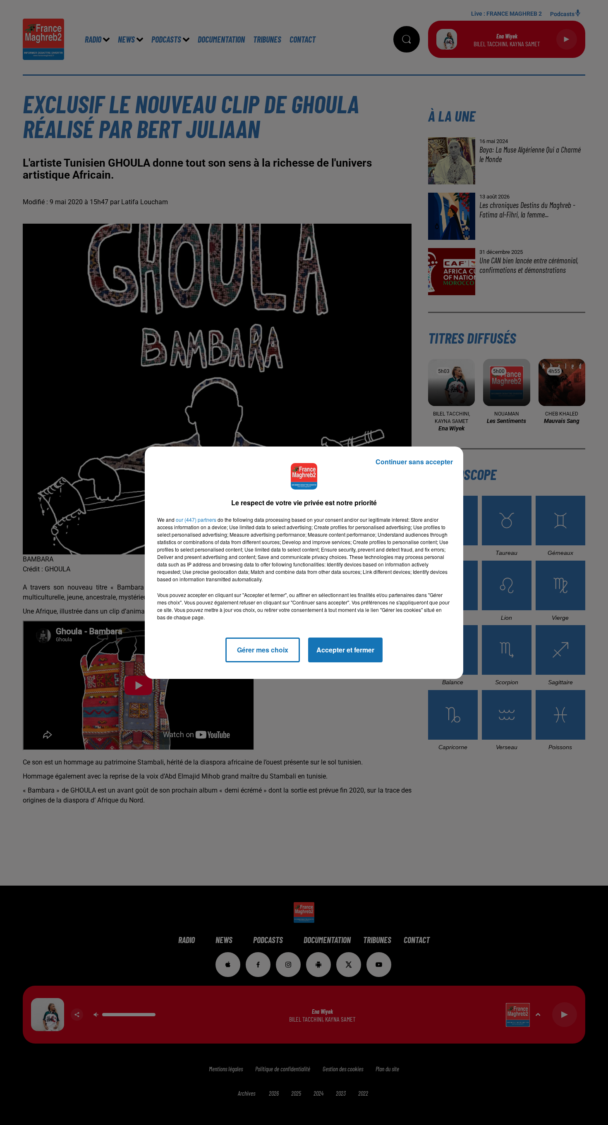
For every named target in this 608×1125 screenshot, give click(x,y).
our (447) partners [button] (196, 519)
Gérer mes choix (262, 649)
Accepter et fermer (345, 649)
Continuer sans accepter (414, 461)
